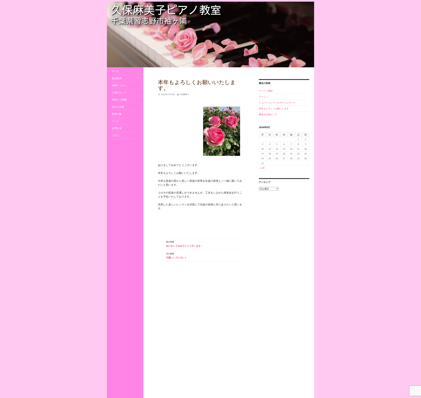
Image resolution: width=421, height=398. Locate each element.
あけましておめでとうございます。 (184, 244)
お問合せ (117, 128)
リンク (115, 121)
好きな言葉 (118, 106)
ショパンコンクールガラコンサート (277, 102)
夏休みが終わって (268, 114)
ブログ (115, 135)
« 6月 (262, 167)
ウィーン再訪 (266, 90)
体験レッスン (119, 85)
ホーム (115, 70)
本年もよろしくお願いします (274, 108)
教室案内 (117, 78)
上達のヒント (119, 92)
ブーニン (263, 96)
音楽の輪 (117, 113)
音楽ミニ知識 (119, 99)
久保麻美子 (184, 94)
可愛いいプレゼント (176, 255)
